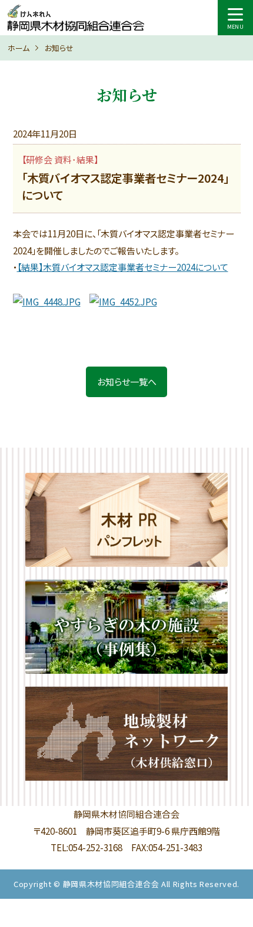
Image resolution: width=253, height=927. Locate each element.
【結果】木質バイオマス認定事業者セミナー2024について (122, 267)
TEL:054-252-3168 (86, 847)
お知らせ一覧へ (127, 381)
